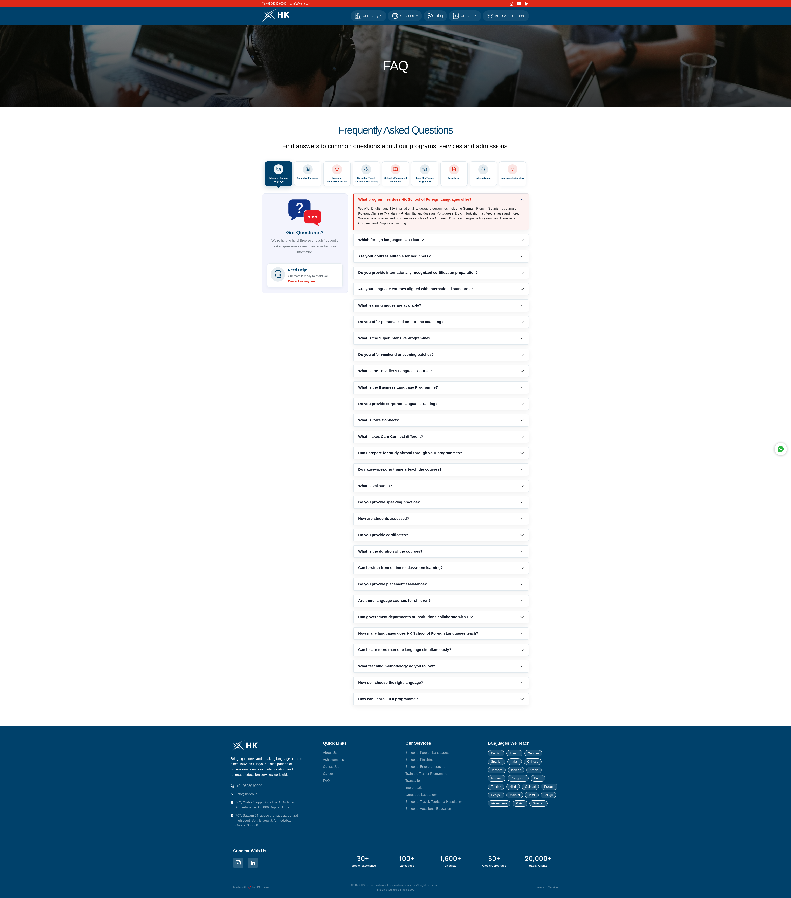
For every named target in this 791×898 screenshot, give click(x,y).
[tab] (278, 173)
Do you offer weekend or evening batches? (396, 355)
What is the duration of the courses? (390, 551)
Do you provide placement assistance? (392, 584)
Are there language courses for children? (394, 601)
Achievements (333, 759)
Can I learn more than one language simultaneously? (404, 650)
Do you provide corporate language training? (398, 404)
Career (328, 773)
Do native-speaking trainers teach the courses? (400, 469)
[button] (368, 15)
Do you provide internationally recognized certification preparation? (418, 273)
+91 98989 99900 (249, 786)
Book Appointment (510, 16)
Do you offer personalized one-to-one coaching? (400, 322)
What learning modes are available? (389, 305)
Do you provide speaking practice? (389, 502)
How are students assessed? (383, 519)
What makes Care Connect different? (390, 437)
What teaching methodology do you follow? (396, 666)
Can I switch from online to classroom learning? (400, 568)
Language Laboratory (421, 794)
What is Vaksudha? (375, 486)
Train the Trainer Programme (426, 773)
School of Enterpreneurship (425, 766)
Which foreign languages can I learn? (391, 240)
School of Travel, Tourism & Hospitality (433, 801)
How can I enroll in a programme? (388, 699)
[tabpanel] (395, 451)
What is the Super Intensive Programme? (394, 338)
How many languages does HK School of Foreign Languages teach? (418, 633)
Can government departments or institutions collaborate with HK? (416, 617)
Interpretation (415, 787)
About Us (330, 752)
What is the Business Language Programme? (398, 387)
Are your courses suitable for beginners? (394, 256)
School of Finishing (419, 759)
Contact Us (331, 766)
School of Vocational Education (428, 808)
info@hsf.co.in (246, 794)
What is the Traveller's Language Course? (395, 371)
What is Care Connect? (378, 420)
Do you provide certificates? (383, 535)
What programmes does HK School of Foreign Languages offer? (415, 199)
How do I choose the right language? (390, 683)
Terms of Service (547, 887)
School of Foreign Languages (427, 752)
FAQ (326, 780)
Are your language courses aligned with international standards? (415, 289)
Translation (413, 780)
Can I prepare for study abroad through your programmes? (410, 453)
